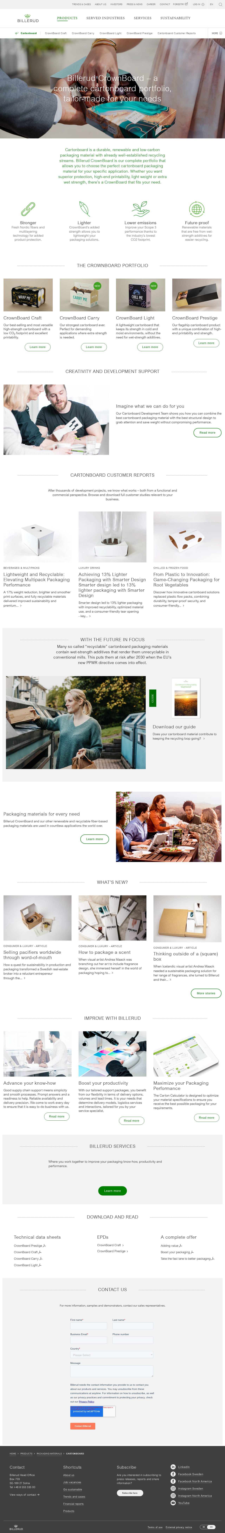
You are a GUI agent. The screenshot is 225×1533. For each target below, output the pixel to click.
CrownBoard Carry (83, 33)
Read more (208, 432)
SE (204, 1527)
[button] (100, 4)
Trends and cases (74, 1496)
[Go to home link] (28, 18)
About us (68, 1475)
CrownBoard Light (110, 33)
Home (13, 1453)
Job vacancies (72, 1482)
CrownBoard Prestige (140, 33)
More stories (206, 993)
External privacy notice (179, 1527)
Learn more (38, 347)
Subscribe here (130, 1493)
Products (26, 1453)
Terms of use (155, 1527)
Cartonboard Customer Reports (177, 33)
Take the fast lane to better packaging (186, 1258)
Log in (196, 4)
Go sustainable (72, 1489)
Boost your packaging (175, 1252)
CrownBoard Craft (56, 33)
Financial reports (73, 1503)
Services (143, 18)
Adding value (169, 1245)
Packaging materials (49, 1453)
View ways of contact (23, 1494)
